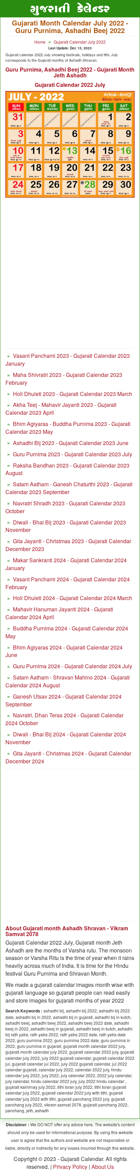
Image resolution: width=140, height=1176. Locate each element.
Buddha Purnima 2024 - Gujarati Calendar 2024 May (66, 632)
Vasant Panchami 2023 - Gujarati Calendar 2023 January (67, 359)
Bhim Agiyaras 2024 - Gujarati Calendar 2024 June (64, 651)
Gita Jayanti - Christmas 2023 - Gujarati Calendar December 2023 (68, 545)
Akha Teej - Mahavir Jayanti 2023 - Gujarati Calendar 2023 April (61, 408)
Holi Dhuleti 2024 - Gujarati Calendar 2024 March (72, 598)
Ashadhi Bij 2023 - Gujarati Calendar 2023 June (70, 443)
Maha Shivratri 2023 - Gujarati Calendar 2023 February (63, 378)
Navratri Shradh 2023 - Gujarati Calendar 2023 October (65, 507)
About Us (102, 1167)
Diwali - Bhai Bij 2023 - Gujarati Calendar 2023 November (65, 526)
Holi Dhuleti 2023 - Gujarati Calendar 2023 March (72, 394)
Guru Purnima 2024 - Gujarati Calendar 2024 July (72, 666)
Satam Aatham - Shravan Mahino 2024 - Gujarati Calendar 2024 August (67, 681)
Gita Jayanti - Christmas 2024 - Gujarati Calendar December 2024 (68, 757)
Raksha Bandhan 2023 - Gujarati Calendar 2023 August (67, 469)
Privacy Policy (70, 1167)
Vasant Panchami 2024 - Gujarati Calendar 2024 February (67, 583)
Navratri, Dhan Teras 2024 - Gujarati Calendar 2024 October (64, 719)
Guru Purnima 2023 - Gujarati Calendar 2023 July (72, 454)
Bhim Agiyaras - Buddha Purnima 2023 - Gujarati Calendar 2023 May (67, 428)
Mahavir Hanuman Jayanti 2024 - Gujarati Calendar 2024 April (59, 613)
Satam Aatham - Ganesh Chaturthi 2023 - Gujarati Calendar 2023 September (69, 488)
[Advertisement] (70, 276)
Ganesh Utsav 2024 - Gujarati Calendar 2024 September (63, 700)
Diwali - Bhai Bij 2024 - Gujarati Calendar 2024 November (65, 738)
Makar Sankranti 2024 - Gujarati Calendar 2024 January (66, 564)
